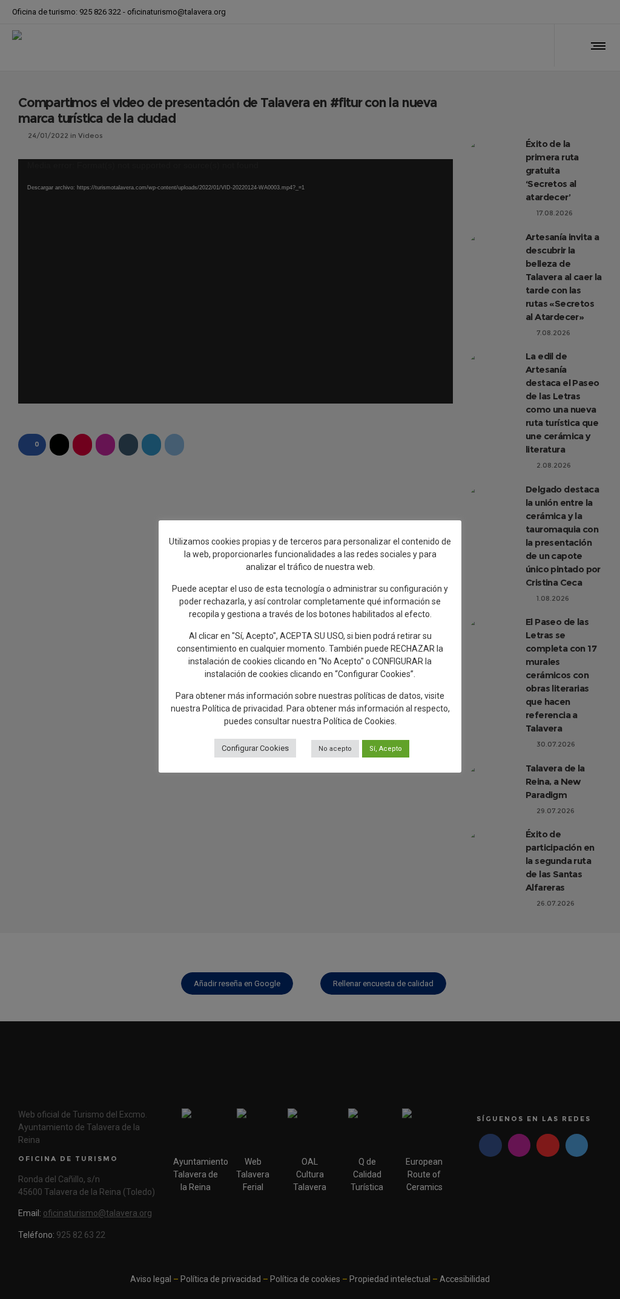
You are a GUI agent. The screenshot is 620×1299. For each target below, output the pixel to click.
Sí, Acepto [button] (385, 749)
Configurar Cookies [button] (255, 748)
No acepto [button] (335, 749)
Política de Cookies (359, 721)
